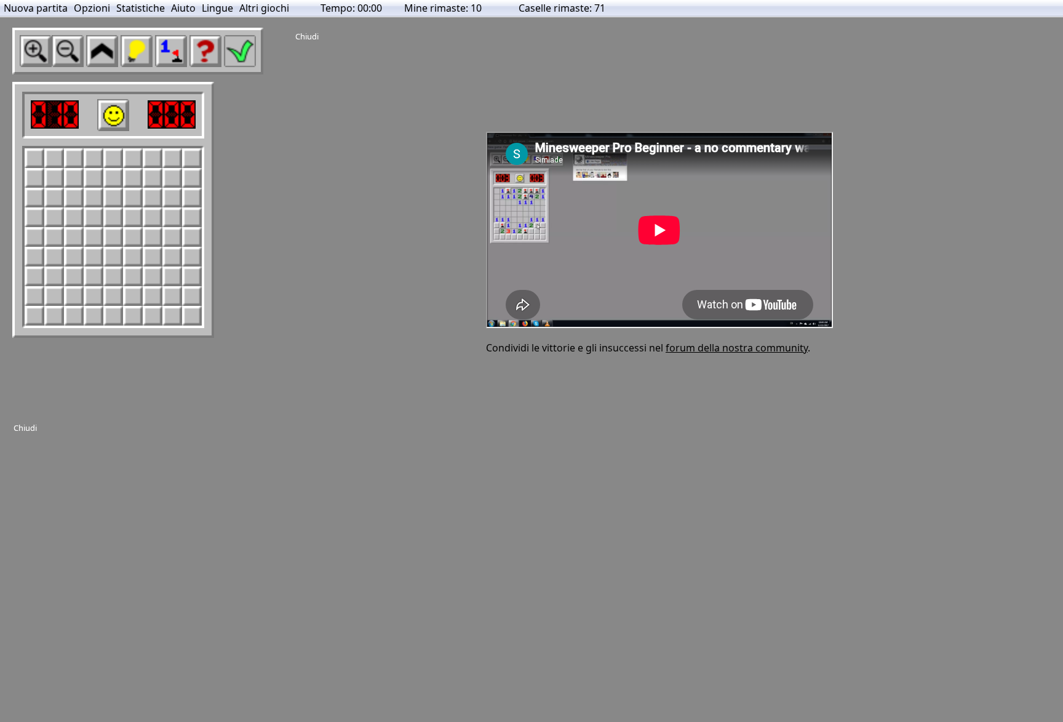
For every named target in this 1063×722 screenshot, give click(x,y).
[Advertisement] (237, 461)
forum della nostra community (737, 348)
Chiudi (25, 427)
